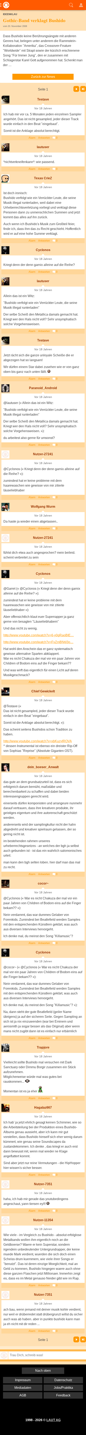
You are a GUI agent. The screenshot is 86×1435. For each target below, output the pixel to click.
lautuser (43, 147)
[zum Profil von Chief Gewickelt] (5, 692)
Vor (76, 89)
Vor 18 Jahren (43, 108)
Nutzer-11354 (43, 1220)
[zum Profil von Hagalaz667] (5, 1108)
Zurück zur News (43, 76)
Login (81, 5)
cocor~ (43, 883)
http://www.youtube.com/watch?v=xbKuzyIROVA (37, 741)
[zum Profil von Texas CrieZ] (5, 178)
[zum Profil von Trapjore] (5, 1048)
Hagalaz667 (43, 1107)
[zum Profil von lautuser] (5, 147)
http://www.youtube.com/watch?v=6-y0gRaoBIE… (38, 635)
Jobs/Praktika (63, 1387)
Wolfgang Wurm (43, 506)
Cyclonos (43, 250)
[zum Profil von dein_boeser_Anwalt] (5, 767)
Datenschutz (63, 1380)
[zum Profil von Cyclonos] (5, 250)
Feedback (63, 1395)
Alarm (32, 137)
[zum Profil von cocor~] (5, 884)
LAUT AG (53, 1420)
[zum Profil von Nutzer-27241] (5, 454)
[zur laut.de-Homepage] (5, 5)
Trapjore (43, 1047)
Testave (43, 99)
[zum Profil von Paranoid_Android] (5, 388)
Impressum (23, 1380)
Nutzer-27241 (43, 454)
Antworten (44, 137)
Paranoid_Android (43, 388)
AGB (22, 1395)
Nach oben (43, 1370)
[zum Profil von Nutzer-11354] (5, 1220)
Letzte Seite (83, 89)
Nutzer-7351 (43, 1184)
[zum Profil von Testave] (5, 100)
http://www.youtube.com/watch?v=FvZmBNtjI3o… (38, 642)
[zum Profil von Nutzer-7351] (5, 1184)
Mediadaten (22, 1387)
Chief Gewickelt (43, 691)
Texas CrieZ (43, 178)
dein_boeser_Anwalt (43, 767)
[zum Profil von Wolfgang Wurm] (5, 507)
